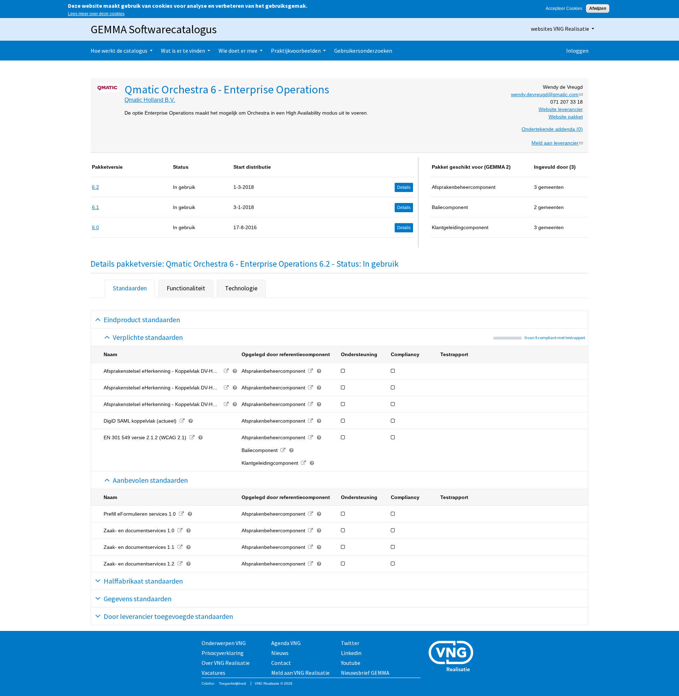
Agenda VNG (286, 642)
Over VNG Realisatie (226, 662)
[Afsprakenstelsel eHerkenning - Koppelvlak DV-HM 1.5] (226, 371)
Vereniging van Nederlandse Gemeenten (453, 657)
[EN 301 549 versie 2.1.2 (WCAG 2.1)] (192, 437)
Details (404, 187)
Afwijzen (597, 8)
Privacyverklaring (223, 652)
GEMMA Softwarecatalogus (154, 29)
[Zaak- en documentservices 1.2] (180, 564)
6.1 (95, 207)
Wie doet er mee (238, 50)
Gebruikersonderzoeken (363, 50)
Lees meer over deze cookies (96, 13)
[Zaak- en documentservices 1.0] (180, 530)
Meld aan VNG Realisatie (300, 672)
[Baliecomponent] (283, 450)
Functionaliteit (186, 288)
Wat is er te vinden (183, 50)
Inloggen (577, 50)
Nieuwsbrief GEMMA (365, 672)
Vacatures (213, 672)
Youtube (350, 662)
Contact (281, 662)
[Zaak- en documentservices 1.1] (180, 547)
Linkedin (351, 652)
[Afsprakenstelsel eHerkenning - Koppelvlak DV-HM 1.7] (226, 387)
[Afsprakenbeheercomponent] (310, 371)
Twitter (350, 642)
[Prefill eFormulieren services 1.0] (181, 514)
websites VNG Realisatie (560, 28)
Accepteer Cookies (564, 8)
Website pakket (566, 117)
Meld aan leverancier (557, 143)
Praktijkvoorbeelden (296, 50)
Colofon (208, 683)
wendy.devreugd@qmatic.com (547, 94)
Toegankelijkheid (232, 683)
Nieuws (280, 652)
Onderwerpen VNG (224, 642)
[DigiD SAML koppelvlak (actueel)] (182, 421)
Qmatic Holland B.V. (149, 100)
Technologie (241, 288)
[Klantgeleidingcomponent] (303, 463)
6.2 (95, 187)
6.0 (95, 227)
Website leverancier (561, 109)
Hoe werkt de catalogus (119, 50)
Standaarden (130, 288)
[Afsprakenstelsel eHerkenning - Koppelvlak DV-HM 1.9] (226, 404)
